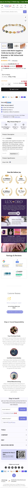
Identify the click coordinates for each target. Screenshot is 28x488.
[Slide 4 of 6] (22, 46)
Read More (13, 153)
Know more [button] (17, 117)
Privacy (13, 422)
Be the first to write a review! (15, 312)
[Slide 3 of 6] (16, 46)
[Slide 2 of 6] (10, 46)
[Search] (25, 11)
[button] (1, 70)
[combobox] (12, 11)
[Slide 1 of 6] (4, 46)
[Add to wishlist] (25, 20)
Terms (9, 422)
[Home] (7, 6)
